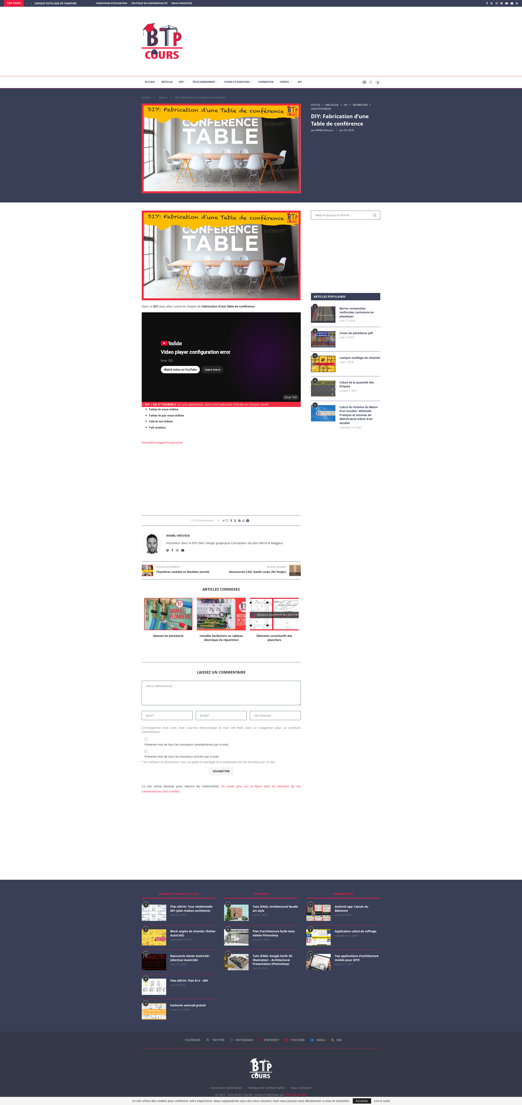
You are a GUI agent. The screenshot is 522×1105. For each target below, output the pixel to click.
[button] (27, 3)
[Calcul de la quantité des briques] (323, 388)
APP (181, 82)
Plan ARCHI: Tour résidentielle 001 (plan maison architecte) (191, 909)
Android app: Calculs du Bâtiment (351, 909)
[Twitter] (491, 3)
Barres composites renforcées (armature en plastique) (357, 312)
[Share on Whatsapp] (243, 521)
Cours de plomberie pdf (356, 333)
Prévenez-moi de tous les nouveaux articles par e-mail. (182, 756)
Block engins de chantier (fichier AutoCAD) (193, 933)
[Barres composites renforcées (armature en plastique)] (323, 314)
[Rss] (517, 3)
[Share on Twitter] (235, 521)
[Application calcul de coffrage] (318, 937)
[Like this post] (226, 521)
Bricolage (157, 442)
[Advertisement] (301, 41)
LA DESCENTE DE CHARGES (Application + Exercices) (67, 3)
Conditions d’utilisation (111, 3)
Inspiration (175, 442)
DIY (300, 82)
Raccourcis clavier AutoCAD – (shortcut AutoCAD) (190, 958)
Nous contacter (181, 3)
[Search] (371, 82)
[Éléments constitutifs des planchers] (221, 614)
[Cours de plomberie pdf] (323, 339)
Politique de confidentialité (149, 3)
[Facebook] (487, 3)
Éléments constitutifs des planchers (221, 638)
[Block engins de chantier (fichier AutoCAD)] (154, 937)
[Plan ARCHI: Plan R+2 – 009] (154, 987)
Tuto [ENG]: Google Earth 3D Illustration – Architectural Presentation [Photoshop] (272, 960)
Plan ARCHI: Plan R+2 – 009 (189, 980)
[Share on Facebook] (231, 521)
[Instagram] (496, 3)
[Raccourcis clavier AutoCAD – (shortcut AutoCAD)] (154, 962)
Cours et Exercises (237, 82)
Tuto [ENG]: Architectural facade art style (275, 909)
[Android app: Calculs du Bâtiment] (318, 913)
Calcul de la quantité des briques (357, 384)
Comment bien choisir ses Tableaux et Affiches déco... (274, 638)
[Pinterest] (501, 3)
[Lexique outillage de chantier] (323, 364)
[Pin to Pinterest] (239, 521)
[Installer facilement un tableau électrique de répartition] (168, 614)
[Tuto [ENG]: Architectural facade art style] (236, 913)
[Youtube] (506, 3)
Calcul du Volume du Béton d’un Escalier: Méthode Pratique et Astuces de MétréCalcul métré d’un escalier (359, 415)
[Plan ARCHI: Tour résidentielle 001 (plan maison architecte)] (154, 913)
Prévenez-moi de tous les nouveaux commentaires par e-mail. (187, 744)
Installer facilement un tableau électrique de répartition (168, 638)
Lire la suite (382, 1100)
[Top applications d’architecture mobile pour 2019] (318, 962)
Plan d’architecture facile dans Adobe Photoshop (274, 933)
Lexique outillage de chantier (360, 358)
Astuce (163, 97)
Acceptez (362, 1101)
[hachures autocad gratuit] (154, 1011)
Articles (167, 82)
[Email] (512, 3)
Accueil (150, 82)
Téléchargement (203, 82)
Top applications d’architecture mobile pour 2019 (356, 958)
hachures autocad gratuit (188, 1005)
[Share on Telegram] (247, 521)
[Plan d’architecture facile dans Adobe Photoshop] (236, 937)
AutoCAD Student (296, 1095)
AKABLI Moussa (324, 130)
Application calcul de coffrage (355, 931)
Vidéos (284, 82)
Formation (266, 82)
